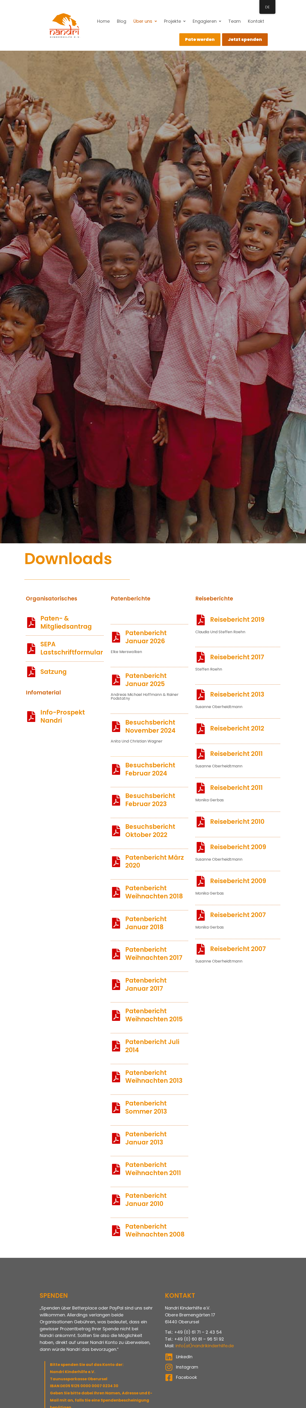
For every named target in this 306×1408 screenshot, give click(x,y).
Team (234, 21)
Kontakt (256, 21)
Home (103, 21)
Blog (121, 21)
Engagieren (205, 21)
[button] (145, 21)
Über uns (142, 21)
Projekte (172, 21)
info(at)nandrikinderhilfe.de (204, 1346)
